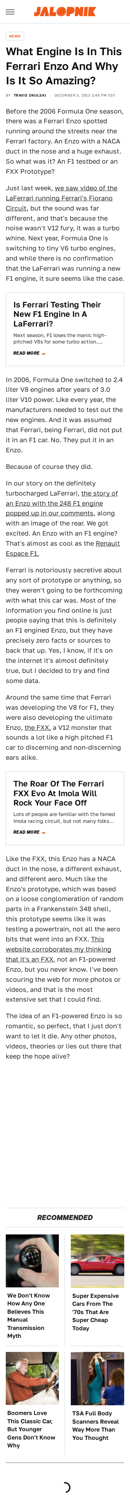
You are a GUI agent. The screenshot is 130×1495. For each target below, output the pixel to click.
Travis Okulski (30, 95)
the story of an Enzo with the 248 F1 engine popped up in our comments (62, 503)
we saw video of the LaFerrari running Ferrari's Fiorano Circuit (61, 198)
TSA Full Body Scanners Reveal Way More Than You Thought (95, 1425)
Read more (26, 353)
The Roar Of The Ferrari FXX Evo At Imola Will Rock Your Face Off (58, 793)
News (15, 36)
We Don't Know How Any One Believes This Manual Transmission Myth (28, 1315)
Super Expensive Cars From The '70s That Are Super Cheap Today (95, 1312)
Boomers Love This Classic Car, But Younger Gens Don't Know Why (31, 1429)
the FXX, (38, 727)
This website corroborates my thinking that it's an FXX (58, 949)
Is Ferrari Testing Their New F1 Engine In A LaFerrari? (57, 314)
